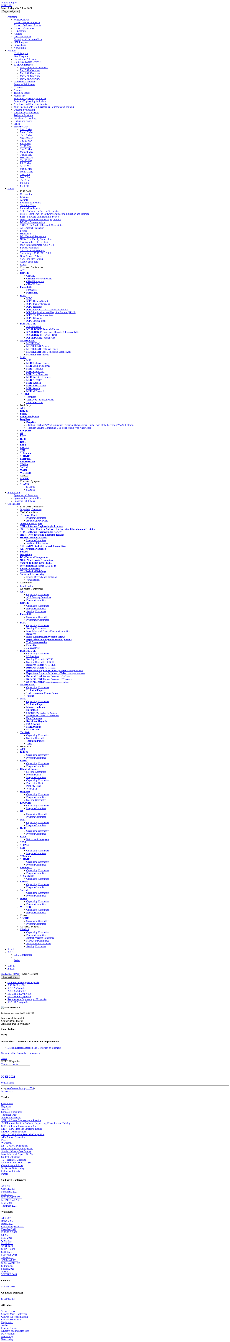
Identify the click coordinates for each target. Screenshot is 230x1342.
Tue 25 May (26, 154)
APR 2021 (6, 1218)
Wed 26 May (26, 157)
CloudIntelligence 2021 (12, 1226)
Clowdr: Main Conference (27, 22)
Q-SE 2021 (7, 1240)
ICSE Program (21, 53)
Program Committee (36, 518)
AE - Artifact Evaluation (32, 228)
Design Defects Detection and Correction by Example (34, 1047)
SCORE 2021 (8, 1286)
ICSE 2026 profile (17, 991)
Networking (20, 47)
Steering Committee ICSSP (39, 659)
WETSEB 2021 (9, 1274)
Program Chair (33, 774)
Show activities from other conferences (20, 1053)
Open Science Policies (31, 256)
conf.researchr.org (16, 1088)
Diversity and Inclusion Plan (28, 39)
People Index (26, 586)
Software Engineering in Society (30, 101)
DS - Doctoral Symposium (33, 236)
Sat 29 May (25, 166)
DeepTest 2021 (8, 1229)
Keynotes (18, 87)
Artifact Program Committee (40, 938)
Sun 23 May (26, 149)
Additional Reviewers (37, 520)
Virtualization (33, 579)
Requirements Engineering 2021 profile (27, 999)
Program (12, 50)
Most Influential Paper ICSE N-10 (37, 244)
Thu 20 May (26, 140)
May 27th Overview (30, 76)
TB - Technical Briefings (32, 250)
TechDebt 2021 (9, 1205)
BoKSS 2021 (8, 1221)
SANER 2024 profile (18, 1002)
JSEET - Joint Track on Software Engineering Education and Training (54, 214)
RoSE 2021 (7, 1243)
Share (4, 1058)
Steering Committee (36, 611)
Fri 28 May (25, 163)
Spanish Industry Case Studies (35, 242)
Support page (7, 1091)
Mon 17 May (26, 132)
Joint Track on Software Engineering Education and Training (44, 107)
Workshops (25, 233)
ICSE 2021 (6, 973)
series (16, 973)
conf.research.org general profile (23, 982)
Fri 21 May (25, 143)
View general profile (9, 1064)
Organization (14, 503)
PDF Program (21, 42)
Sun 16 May (26, 129)
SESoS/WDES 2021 (11, 1263)
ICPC (29, 298)
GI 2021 (5, 1235)
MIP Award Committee (37, 940)
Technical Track (22, 92)
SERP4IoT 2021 (9, 1260)
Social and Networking (25, 118)
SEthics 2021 (7, 1266)
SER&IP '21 (7, 1257)
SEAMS (30, 487)
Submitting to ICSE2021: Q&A (35, 253)
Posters (23, 230)
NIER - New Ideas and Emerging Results (40, 219)
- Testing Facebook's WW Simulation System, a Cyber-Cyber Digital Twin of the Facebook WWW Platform (79, 425)
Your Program (21, 56)
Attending (12, 16)
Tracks (11, 188)
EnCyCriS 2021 (9, 1232)
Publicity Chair (33, 786)
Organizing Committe (30, 509)
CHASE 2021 (8, 1189)
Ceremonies (26, 194)
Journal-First (20, 95)
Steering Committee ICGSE (40, 662)
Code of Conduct (22, 36)
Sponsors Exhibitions (24, 84)
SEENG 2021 (8, 1249)
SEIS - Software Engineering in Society (39, 216)
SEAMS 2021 (8, 1299)
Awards (17, 90)
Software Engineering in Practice (30, 98)
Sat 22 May (25, 146)
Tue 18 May (26, 135)
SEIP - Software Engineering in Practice (40, 211)
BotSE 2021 (7, 1223)
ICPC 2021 (7, 1194)
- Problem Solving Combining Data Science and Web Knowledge (58, 427)
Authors (18, 33)
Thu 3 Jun (25, 180)
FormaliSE (31, 290)
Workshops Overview (24, 81)
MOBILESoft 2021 (11, 1200)
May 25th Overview (30, 70)
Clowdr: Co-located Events (27, 25)
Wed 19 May (26, 138)
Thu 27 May (26, 160)
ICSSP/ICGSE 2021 (11, 1197)
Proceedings (20, 45)
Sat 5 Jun (24, 185)
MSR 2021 (6, 1203)
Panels (17, 123)
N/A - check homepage (37, 839)
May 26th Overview (30, 73)
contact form (7, 1082)
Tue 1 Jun (25, 174)
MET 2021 (6, 1237)
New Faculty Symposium (26, 112)
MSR (29, 360)
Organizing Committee (37, 594)
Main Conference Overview (34, 67)
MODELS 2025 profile (19, 996)
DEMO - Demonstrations (32, 222)
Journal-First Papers (30, 208)
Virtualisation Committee (38, 943)
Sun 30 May (26, 168)
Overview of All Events (25, 59)
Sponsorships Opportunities (27, 498)
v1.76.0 (30, 1088)
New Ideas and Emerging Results (30, 104)
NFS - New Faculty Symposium (36, 239)
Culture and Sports (23, 121)
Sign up (11, 968)
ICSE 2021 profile (10, 977)
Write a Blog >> (9, 2)
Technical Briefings (23, 115)
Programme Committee (37, 619)
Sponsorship (14, 492)
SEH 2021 (6, 1252)
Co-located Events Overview (28, 62)
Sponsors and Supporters (26, 495)
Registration (20, 31)
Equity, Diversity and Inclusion (41, 577)
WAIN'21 (6, 1271)
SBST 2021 (7, 1246)
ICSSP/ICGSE (33, 326)
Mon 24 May (26, 152)
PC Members (32, 656)
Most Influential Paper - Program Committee (48, 631)
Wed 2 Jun (25, 177)
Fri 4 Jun (24, 183)
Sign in (11, 965)
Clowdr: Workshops (24, 28)
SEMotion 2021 (9, 1254)
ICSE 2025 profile (17, 988)
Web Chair (31, 788)
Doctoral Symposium (24, 109)
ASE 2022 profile (16, 985)
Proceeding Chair (34, 783)
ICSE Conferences (23, 954)
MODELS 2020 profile (19, 993)
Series (17, 960)
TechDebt (31, 396)
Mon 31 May (26, 171)
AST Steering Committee (38, 597)
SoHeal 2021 (7, 1268)
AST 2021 (6, 1186)
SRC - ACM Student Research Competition (41, 225)
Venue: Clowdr (21, 19)
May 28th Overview (30, 78)
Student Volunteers (29, 247)
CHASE (30, 275)
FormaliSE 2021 (9, 1191)
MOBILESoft (33, 343)
